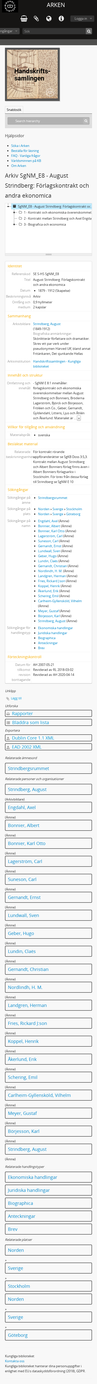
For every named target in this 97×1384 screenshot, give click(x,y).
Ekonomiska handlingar (55, 628)
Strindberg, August (47, 324)
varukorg (24, 18)
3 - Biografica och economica (45, 224)
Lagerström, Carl (50, 536)
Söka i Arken (20, 145)
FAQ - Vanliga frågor (25, 155)
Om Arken (18, 165)
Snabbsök (14, 109)
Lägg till (16, 698)
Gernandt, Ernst (49, 546)
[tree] (48, 228)
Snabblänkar (61, 18)
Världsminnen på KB (26, 160)
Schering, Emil (48, 596)
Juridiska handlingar (52, 633)
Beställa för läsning (25, 150)
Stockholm (74, 509)
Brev (41, 648)
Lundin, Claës (48, 561)
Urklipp (36, 18)
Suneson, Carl (48, 541)
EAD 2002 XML (26, 747)
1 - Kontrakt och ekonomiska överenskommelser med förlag (60, 212)
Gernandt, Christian (52, 566)
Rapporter (22, 713)
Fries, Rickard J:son (51, 581)
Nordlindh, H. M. (50, 571)
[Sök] (89, 31)
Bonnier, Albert (49, 526)
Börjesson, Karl (49, 616)
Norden (43, 509)
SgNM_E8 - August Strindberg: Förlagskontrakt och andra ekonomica (57, 206)
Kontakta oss (14, 1361)
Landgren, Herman (52, 576)
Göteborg (73, 514)
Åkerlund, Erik (48, 591)
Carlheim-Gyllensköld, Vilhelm (60, 601)
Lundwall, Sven (49, 551)
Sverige (57, 509)
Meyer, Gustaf (48, 611)
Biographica (46, 638)
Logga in (81, 18)
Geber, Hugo (47, 556)
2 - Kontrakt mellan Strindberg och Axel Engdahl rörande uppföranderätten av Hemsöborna (60, 218)
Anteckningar (48, 643)
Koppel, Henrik (49, 586)
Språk (49, 18)
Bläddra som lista (30, 722)
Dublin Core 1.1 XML (32, 738)
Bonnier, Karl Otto (51, 531)
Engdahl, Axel (48, 521)
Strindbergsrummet (52, 497)
